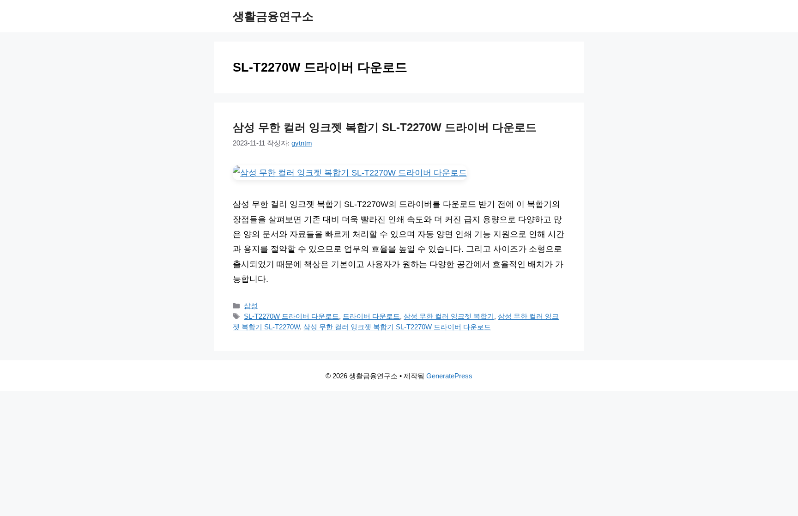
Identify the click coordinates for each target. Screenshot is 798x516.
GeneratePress (449, 376)
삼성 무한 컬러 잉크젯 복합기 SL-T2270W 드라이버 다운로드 (385, 127)
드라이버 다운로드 (371, 316)
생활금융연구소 (273, 16)
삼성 (251, 306)
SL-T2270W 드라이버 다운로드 (291, 316)
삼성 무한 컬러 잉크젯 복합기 (449, 316)
